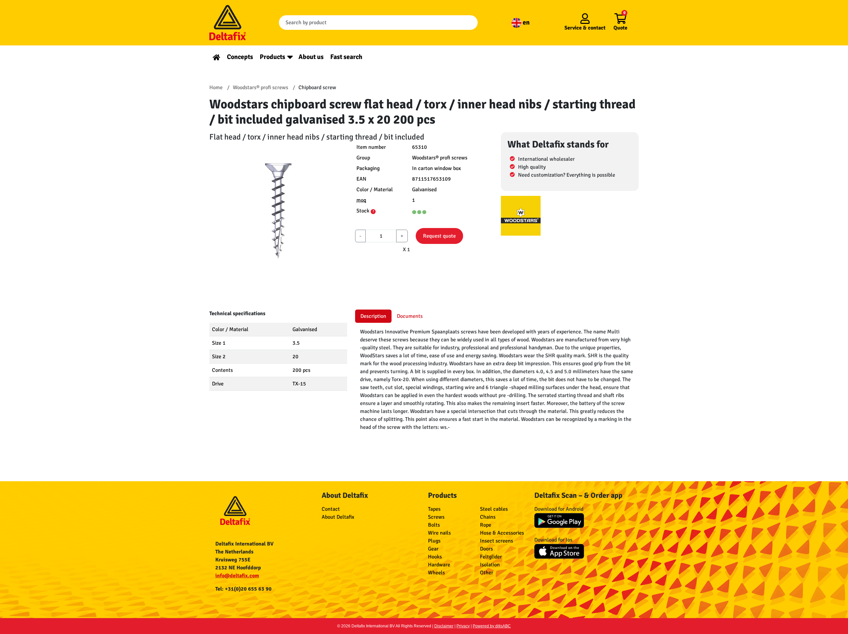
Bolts (434, 525)
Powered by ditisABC (492, 626)
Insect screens (496, 541)
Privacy (463, 626)
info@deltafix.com (237, 575)
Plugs (434, 541)
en (525, 22)
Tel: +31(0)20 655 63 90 (243, 589)
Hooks (435, 556)
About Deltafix (338, 517)
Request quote (439, 236)
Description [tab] (373, 316)
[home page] (216, 57)
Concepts (240, 57)
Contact (331, 509)
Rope (485, 525)
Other (486, 572)
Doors (486, 549)
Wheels (436, 572)
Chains (488, 517)
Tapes (434, 509)
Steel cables (494, 509)
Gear (433, 549)
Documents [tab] (410, 316)
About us (311, 57)
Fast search (346, 57)
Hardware (439, 564)
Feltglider (491, 556)
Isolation (490, 564)
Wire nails (439, 533)
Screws (436, 517)
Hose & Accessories (502, 533)
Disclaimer (443, 626)
